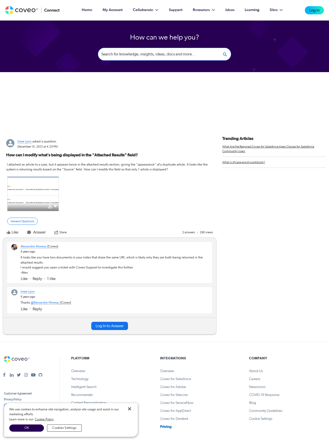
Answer (39, 232)
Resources (201, 10)
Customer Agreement (18, 393)
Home (87, 10)
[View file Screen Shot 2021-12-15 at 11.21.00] (33, 194)
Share (63, 232)
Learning (252, 10)
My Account (113, 10)
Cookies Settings (64, 428)
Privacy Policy (12, 399)
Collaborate (143, 10)
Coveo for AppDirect (175, 411)
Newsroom (257, 387)
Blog (252, 403)
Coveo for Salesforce (175, 379)
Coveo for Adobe (173, 387)
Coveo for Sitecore (174, 395)
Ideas (229, 10)
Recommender (82, 395)
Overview (78, 371)
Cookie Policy (44, 419)
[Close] (129, 408)
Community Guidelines (265, 411)
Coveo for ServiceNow (176, 403)
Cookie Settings (260, 419)
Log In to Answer (110, 326)
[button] (55, 206)
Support (175, 10)
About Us (256, 371)
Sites (274, 10)
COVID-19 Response (264, 395)
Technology (79, 379)
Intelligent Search (83, 387)
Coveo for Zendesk (174, 419)
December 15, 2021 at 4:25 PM (37, 146)
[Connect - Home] (32, 10)
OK (26, 428)
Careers (254, 379)
